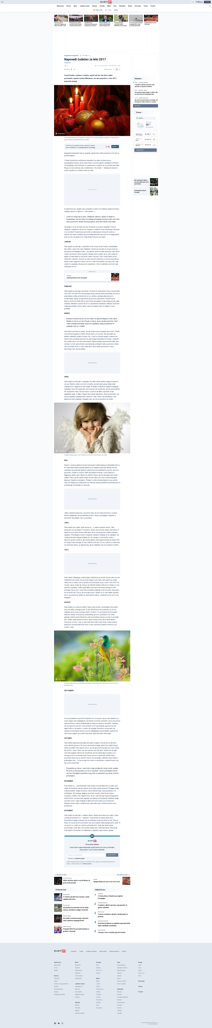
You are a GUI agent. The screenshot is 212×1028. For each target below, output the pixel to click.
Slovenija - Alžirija (143, 90)
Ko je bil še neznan (67, 878)
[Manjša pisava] (114, 69)
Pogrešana (100, 893)
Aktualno (138, 78)
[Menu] (2, 2)
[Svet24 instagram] (62, 1023)
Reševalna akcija (67, 915)
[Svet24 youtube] (58, 1023)
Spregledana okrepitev (103, 921)
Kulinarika (69, 275)
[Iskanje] (210, 5)
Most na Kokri (101, 911)
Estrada (95, 879)
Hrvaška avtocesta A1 (144, 97)
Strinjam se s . (76, 858)
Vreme (138, 112)
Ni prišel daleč (66, 894)
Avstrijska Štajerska (102, 902)
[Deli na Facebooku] (71, 69)
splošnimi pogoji (79, 858)
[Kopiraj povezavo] (74, 69)
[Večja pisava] (119, 69)
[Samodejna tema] (193, 2)
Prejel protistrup (101, 930)
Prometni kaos (66, 905)
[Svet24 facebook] (55, 1023)
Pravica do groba (67, 926)
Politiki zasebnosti (87, 863)
